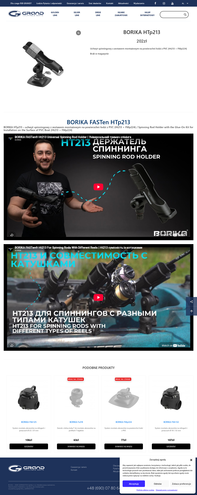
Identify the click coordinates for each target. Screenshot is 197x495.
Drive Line (98, 14)
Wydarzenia (139, 3)
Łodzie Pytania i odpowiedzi (49, 3)
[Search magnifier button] (185, 15)
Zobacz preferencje (181, 483)
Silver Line (77, 14)
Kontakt (109, 3)
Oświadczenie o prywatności (166, 490)
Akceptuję (134, 483)
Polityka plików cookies (145, 490)
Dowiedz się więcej (76, 446)
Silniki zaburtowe (121, 14)
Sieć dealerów (95, 3)
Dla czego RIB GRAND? (21, 3)
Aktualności (123, 3)
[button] (191, 459)
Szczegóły (28, 446)
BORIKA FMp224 (124, 421)
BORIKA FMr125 (28, 421)
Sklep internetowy (146, 14)
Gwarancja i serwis (75, 3)
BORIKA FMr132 (171, 421)
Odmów (158, 483)
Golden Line (55, 14)
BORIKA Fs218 (76, 421)
